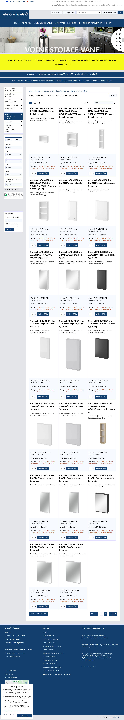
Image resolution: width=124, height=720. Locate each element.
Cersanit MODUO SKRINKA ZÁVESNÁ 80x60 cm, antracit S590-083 (101, 324)
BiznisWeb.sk (115, 717)
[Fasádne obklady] (62, 52)
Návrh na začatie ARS (50, 663)
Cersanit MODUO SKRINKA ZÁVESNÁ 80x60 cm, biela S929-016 (42, 406)
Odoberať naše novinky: (12, 217)
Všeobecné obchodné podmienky (54, 653)
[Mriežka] (30, 103)
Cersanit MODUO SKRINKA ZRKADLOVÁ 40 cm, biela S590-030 (42, 478)
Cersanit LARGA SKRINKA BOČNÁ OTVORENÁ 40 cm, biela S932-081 (42, 111)
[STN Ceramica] (13, 205)
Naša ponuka (26, 23)
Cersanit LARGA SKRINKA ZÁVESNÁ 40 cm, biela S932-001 (72, 183)
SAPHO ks (8, 122)
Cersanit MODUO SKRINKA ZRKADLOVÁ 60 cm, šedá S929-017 (71, 547)
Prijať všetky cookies (24, 716)
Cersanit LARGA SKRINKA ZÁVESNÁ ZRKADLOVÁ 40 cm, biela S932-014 (41, 255)
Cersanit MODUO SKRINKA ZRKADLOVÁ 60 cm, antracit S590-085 (101, 478)
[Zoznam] (34, 103)
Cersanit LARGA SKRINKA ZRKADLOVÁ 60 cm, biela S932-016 (70, 255)
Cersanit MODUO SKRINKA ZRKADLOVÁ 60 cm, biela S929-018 (42, 547)
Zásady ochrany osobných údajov (12, 711)
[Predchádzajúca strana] (92, 613)
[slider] (6, 137)
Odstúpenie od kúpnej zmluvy (52, 667)
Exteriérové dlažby (9, 110)
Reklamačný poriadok (50, 656)
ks (35, 173)
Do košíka (44, 173)
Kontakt (107, 23)
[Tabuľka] (38, 103)
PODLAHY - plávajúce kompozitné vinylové (9, 128)
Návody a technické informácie (67, 23)
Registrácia (70, 13)
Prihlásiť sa (57, 13)
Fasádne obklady (12, 105)
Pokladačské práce (49, 643)
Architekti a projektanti (92, 23)
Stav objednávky (48, 635)
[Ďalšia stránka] (115, 613)
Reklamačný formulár (50, 660)
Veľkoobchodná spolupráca (52, 646)
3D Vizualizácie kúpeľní (43, 23)
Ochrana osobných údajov (51, 670)
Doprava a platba (48, 649)
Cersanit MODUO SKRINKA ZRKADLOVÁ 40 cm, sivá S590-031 (71, 478)
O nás (16, 23)
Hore (32, 613)
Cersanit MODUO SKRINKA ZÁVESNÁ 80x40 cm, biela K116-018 (42, 324)
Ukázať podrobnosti (8, 715)
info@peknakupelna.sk (16, 643)
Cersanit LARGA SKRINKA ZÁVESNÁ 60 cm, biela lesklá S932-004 (101, 183)
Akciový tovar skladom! (10, 95)
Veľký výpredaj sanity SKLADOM (11, 90)
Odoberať (9, 229)
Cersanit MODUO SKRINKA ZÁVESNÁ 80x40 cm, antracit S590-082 (101, 255)
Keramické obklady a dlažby (12, 101)
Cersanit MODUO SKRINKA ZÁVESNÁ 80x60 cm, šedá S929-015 (71, 406)
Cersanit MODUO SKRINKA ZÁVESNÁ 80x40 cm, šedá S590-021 (71, 324)
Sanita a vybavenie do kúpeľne (10, 116)
